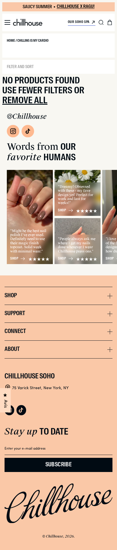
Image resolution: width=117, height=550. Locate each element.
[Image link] (13, 131)
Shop (14, 258)
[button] (7, 22)
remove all (24, 100)
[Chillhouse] (27, 22)
